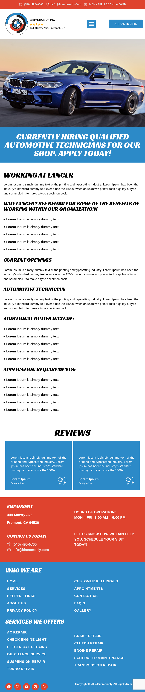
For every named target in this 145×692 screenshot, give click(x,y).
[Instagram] (17, 686)
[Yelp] (44, 686)
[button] (91, 24)
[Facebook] (8, 686)
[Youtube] (26, 686)
